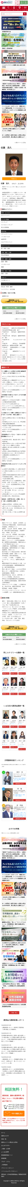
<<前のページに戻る (20, 142)
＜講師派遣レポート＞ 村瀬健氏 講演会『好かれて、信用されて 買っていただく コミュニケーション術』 (13, 1061)
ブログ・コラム (5, 1161)
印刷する (14, 179)
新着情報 (3, 1158)
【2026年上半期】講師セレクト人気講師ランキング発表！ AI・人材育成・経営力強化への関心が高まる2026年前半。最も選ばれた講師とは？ (14, 133)
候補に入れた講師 (17, 3)
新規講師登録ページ (7, 1155)
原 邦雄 (20, 805)
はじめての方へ (5, 1145)
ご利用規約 (4, 1164)
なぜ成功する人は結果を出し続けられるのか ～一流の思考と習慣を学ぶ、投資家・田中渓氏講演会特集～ (14, 944)
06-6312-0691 (20, 313)
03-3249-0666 (7, 313)
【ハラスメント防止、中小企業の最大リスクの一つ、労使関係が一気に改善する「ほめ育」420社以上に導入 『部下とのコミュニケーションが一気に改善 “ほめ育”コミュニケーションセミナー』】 (19, 816)
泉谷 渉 (14, 741)
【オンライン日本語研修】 (23, 670)
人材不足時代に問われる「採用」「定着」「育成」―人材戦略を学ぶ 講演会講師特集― (14, 986)
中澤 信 (22, 687)
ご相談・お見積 (5, 1148)
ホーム (3, 1132)
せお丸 (14, 720)
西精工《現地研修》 (7, 48)
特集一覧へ (14, 1013)
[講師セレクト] (7, 3)
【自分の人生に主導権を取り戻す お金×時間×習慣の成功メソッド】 (19, 779)
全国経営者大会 (6, 31)
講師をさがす (8, 9)
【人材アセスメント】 (14, 690)
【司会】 (20, 723)
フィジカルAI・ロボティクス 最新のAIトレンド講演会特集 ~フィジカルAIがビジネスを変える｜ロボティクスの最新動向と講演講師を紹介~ (14, 109)
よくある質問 (5, 1152)
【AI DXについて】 (14, 723)
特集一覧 (14, 9)
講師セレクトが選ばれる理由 (9, 1142)
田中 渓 (20, 772)
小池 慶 (22, 667)
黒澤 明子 (22, 720)
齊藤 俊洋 (14, 687)
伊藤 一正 (6, 741)
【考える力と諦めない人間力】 (8, 690)
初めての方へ (19, 9)
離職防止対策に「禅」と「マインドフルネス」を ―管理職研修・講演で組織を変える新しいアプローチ (14, 924)
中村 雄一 (6, 667)
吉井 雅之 (6, 720)
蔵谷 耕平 (14, 667)
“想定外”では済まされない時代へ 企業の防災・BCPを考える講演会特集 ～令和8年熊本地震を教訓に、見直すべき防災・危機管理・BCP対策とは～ (14, 86)
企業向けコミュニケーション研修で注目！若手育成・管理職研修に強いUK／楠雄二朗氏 (14, 965)
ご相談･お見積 (25, 9)
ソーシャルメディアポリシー (9, 1171)
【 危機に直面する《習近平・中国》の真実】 (19, 795)
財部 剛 (5, 687)
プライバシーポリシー (7, 1168)
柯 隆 (20, 789)
